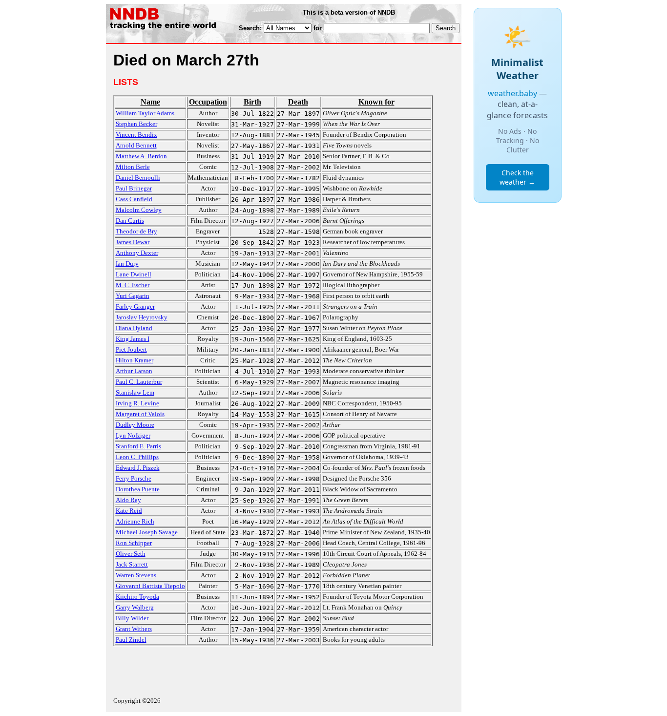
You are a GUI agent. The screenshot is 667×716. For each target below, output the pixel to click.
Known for (376, 102)
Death (298, 102)
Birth (252, 102)
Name (150, 102)
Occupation (208, 102)
